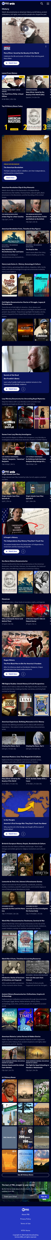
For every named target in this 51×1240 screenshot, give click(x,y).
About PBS (25, 1215)
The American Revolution (10, 214)
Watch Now (13, 63)
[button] (42, 3)
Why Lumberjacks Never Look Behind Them (12, 620)
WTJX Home (25, 1231)
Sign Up (44, 1197)
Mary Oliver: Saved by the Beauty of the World (21, 53)
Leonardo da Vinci (7, 906)
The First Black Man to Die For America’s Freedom (22, 664)
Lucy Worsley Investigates (10, 457)
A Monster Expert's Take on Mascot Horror (35, 620)
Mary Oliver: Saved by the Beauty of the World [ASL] (35, 93)
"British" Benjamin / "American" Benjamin (13, 460)
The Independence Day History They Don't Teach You (24, 541)
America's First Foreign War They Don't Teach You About (25, 823)
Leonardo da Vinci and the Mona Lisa (13, 910)
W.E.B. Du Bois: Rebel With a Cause (36, 780)
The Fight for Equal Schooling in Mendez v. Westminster (37, 1066)
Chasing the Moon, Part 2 (35, 746)
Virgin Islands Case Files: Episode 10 (11, 497)
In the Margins (9, 820)
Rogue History (9, 660)
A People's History (11, 537)
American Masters (31, 90)
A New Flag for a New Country (12, 217)
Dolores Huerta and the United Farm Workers (13, 1066)
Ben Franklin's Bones (11, 379)
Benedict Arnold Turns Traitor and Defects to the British (36, 218)
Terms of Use (25, 1224)
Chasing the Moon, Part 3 (11, 746)
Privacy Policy (25, 1219)
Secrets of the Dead (11, 375)
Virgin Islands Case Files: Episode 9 (35, 497)
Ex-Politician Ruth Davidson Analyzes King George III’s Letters (36, 460)
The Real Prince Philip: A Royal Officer (12, 95)
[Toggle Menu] (46, 46)
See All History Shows (25, 1175)
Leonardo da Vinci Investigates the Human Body (37, 910)
